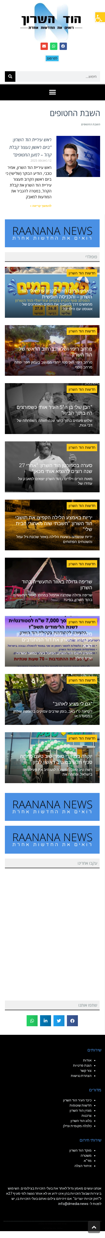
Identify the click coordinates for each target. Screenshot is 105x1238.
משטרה (86, 1155)
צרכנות (87, 1116)
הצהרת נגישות (81, 1076)
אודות (87, 1060)
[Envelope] (44, 46)
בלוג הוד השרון (81, 1121)
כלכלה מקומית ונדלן (77, 1126)
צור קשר (86, 1071)
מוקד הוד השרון (80, 1150)
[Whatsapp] (53, 46)
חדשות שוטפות (81, 1105)
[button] (100, 17)
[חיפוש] (10, 76)
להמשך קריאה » (41, 206)
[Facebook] (63, 46)
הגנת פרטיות (82, 1065)
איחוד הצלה (83, 1166)
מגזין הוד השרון (81, 1110)
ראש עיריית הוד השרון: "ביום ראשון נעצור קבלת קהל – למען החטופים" (30, 147)
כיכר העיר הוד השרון (77, 1100)
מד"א (88, 1161)
